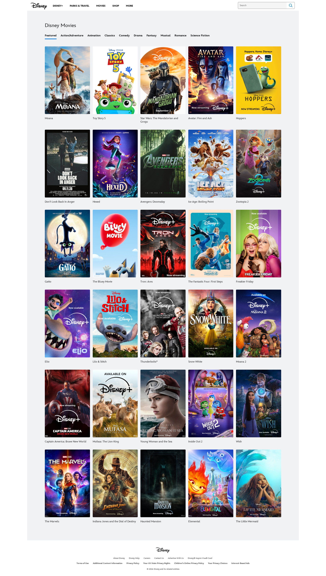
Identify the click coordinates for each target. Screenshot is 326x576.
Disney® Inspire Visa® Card (200, 558)
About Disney (119, 558)
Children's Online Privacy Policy (189, 563)
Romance (180, 35)
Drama (138, 35)
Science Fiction (200, 35)
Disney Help (134, 558)
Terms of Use (83, 563)
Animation (94, 35)
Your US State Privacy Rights (156, 563)
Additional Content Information (107, 563)
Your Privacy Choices (217, 563)
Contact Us (159, 558)
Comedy (124, 35)
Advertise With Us (176, 558)
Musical (165, 35)
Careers (147, 558)
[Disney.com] (39, 6)
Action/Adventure (72, 35)
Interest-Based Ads (240, 563)
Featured (51, 35)
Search (291, 5)
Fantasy (152, 35)
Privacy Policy (132, 563)
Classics (110, 35)
